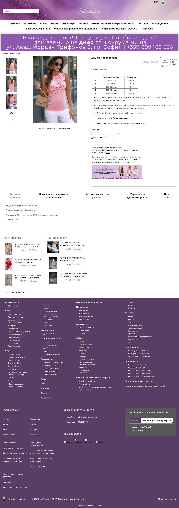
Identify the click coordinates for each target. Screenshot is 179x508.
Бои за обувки (84, 384)
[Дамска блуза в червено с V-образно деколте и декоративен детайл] (8, 264)
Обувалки (131, 308)
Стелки (130, 302)
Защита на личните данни (15, 453)
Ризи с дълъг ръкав (17, 386)
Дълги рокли (13, 329)
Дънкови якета (49, 334)
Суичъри (47, 302)
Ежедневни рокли (15, 320)
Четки (130, 305)
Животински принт (135, 328)
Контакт (33, 424)
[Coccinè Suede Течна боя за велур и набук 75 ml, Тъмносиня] (53, 278)
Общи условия (9, 443)
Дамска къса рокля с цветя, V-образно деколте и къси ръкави (28, 245)
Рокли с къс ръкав (15, 314)
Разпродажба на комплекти (139, 373)
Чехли (81, 342)
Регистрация (36, 419)
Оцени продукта (65, 128)
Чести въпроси (9, 435)
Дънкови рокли (14, 337)
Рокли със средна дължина (19, 332)
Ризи (10, 381)
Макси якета (84, 319)
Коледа (131, 342)
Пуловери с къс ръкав (18, 372)
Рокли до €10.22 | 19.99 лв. (138, 354)
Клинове (47, 342)
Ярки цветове (133, 331)
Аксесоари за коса (86, 327)
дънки (110, 108)
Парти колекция (134, 340)
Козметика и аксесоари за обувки (112, 23)
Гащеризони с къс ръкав (53, 363)
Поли (43, 379)
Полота (11, 378)
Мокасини (83, 350)
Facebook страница (38, 28)
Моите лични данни (167, 499)
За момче (84, 373)
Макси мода (82, 307)
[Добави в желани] (174, 163)
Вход (5, 429)
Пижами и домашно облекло (139, 381)
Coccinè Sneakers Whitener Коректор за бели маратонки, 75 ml (72, 244)
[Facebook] (171, 2)
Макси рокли (84, 311)
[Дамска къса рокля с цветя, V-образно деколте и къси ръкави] (8, 249)
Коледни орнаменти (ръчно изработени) (145, 386)
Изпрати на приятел (47, 128)
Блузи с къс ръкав (15, 354)
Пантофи (142, 23)
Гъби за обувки (85, 390)
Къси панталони (50, 345)
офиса (127, 105)
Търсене (34, 429)
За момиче (84, 371)
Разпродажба (160, 23)
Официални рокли (15, 323)
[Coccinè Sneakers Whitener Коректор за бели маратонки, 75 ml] (53, 247)
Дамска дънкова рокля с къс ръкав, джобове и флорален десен (28, 276)
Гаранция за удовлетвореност (138, 196)
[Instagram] (174, 2)
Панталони (48, 351)
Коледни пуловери (16, 375)
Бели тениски (50, 314)
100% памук (13, 306)
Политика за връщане (13, 448)
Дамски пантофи (87, 360)
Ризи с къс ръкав (16, 384)
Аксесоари (68, 23)
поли (116, 108)
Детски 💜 (83, 368)
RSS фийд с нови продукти (16, 292)
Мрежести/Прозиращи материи (140, 337)
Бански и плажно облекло (89, 302)
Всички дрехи (15, 53)
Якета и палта (48, 330)
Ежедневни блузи (15, 360)
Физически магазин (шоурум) (120, 28)
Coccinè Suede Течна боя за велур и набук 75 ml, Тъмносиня (73, 275)
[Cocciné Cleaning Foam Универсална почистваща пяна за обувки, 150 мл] (53, 263)
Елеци (44, 393)
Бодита (46, 305)
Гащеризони (47, 359)
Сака (43, 384)
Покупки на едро (37, 466)
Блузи (55, 23)
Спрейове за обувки (87, 381)
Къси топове (49, 320)
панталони (139, 108)
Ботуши (82, 353)
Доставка (34, 435)
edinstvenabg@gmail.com (85, 417)
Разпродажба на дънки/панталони (142, 376)
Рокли (43, 23)
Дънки (46, 348)
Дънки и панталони (50, 338)
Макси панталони (86, 316)
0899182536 (25, 2)
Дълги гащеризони (51, 371)
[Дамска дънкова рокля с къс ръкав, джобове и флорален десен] (8, 280)
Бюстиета (47, 323)
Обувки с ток (84, 347)
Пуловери (12, 369)
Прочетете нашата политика (71, 499)
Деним (130, 316)
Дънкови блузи (14, 366)
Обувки (83, 23)
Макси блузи (48, 326)
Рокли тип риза (14, 346)
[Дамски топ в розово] (55, 122)
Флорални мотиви (135, 325)
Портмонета (84, 330)
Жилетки (45, 388)
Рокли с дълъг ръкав (16, 317)
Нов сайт (147, 28)
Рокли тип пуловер (15, 340)
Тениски (47, 309)
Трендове (129, 313)
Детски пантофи (86, 362)
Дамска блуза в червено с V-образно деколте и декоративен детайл (28, 261)
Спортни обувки (85, 345)
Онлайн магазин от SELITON (89, 505)
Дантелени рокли (15, 334)
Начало (15, 23)
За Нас (6, 424)
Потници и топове (51, 317)
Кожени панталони (52, 354)
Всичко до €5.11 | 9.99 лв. (138, 351)
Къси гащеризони (51, 368)
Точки (130, 322)
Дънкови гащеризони (52, 374)
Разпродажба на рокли (137, 365)
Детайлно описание (15, 196)
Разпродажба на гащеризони (139, 371)
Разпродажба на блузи (137, 368)
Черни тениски (51, 312)
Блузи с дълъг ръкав (16, 357)
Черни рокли (13, 343)
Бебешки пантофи (87, 364)
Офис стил (132, 334)
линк (108, 153)
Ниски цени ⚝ (132, 347)
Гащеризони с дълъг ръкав (54, 365)
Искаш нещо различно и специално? (76, 28)
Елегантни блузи (14, 363)
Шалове (82, 333)
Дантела (131, 319)
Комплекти (46, 398)
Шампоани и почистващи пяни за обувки (95, 387)
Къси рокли (12, 326)
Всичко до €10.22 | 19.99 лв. (139, 357)
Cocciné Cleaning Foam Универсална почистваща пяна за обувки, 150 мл (72, 259)
